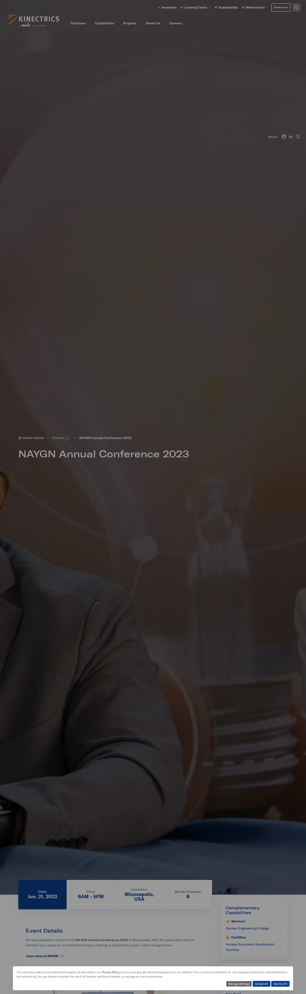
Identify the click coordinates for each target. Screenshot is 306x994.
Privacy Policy (110, 972)
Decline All (280, 983)
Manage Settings (239, 983)
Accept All (261, 983)
